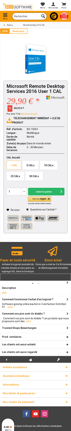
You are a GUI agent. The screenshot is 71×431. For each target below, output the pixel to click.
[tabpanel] (18, 261)
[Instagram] (44, 413)
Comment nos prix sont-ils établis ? (23, 313)
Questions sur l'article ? (42, 209)
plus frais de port (29, 114)
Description (9, 287)
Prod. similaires (11, 336)
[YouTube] (35, 413)
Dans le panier (44, 191)
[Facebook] (26, 413)
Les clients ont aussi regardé (19, 352)
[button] (39, 200)
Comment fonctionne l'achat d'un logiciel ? (27, 299)
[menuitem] (5, 16)
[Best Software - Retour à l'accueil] (18, 6)
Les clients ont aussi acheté (19, 344)
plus (4, 292)
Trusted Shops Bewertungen (19, 328)
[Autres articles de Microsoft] (55, 97)
